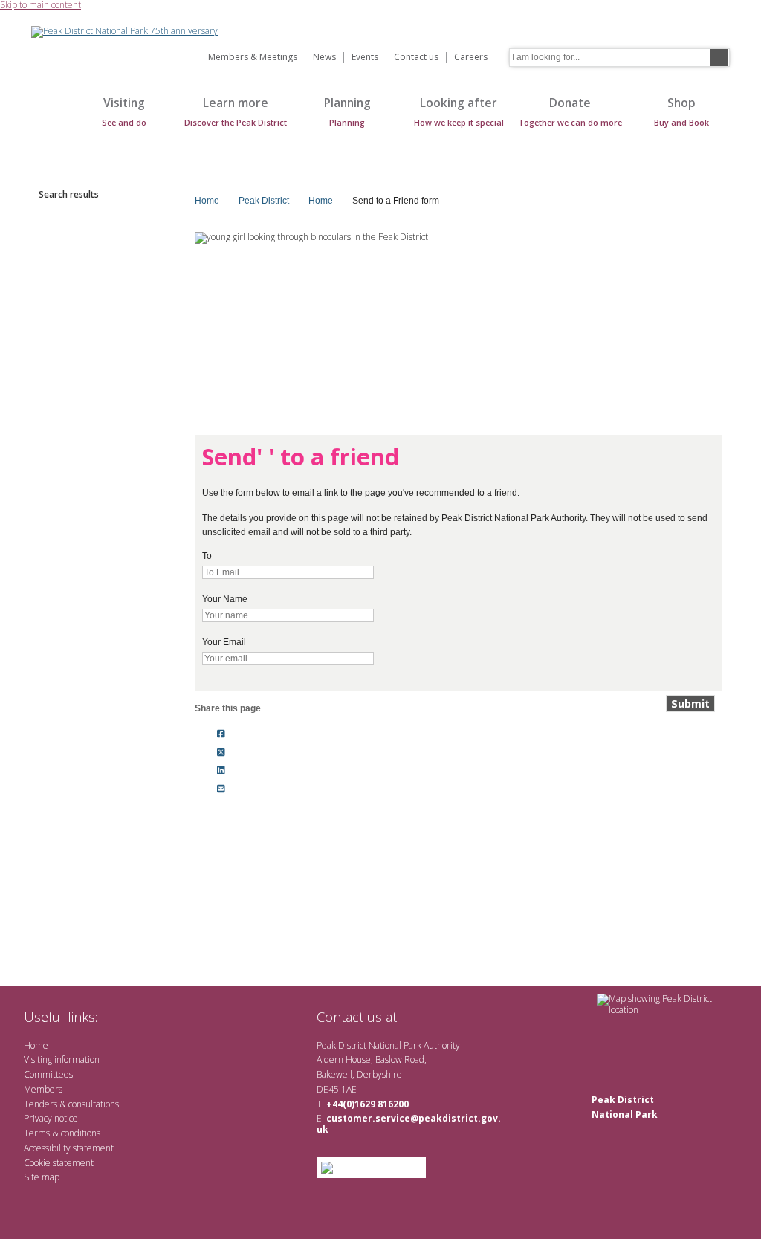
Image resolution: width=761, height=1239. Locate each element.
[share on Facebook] (221, 733)
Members (43, 1089)
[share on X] (221, 752)
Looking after (459, 111)
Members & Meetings (252, 57)
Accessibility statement (69, 1148)
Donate (570, 111)
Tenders (40, 1104)
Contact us (416, 57)
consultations (93, 1104)
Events (365, 57)
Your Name (224, 599)
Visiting (124, 111)
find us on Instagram (490, 1016)
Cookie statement (59, 1162)
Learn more (235, 111)
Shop (681, 111)
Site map (41, 1177)
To (207, 556)
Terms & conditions (62, 1133)
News (324, 57)
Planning (347, 111)
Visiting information (62, 1059)
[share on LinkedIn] (221, 771)
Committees (48, 1074)
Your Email (224, 642)
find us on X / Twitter (418, 1016)
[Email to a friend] (221, 789)
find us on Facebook (441, 1016)
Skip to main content (40, 5)
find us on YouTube (465, 1016)
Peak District (264, 200)
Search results (69, 194)
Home (46, 119)
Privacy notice (51, 1118)
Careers (471, 57)
